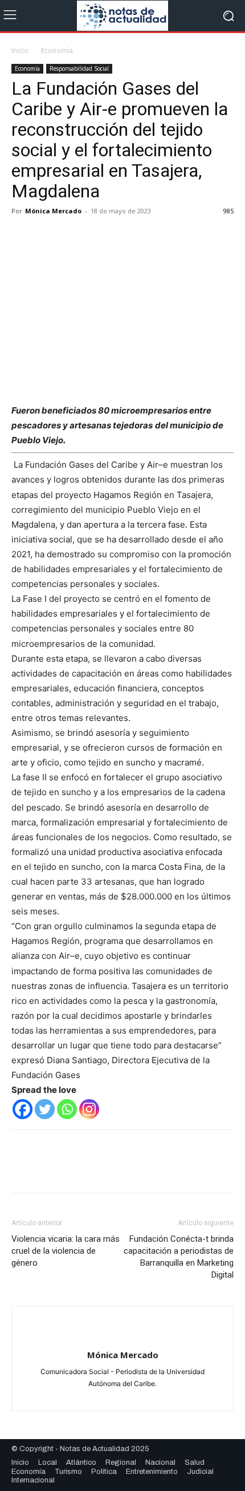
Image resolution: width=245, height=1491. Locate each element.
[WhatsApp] (101, 236)
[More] (128, 236)
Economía (57, 50)
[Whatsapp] (67, 1109)
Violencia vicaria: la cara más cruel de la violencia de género (65, 1251)
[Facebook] (22, 236)
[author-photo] (122, 1336)
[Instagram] (89, 1109)
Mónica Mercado (53, 210)
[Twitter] (49, 236)
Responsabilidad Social (79, 68)
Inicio (19, 50)
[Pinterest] (75, 236)
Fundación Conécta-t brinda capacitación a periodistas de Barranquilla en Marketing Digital (179, 1257)
